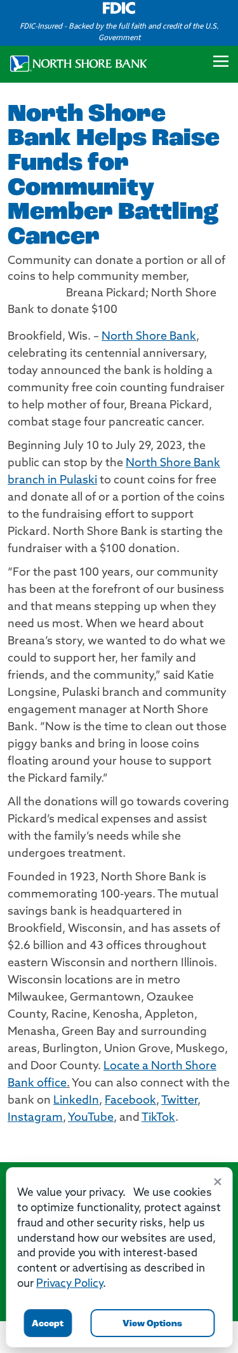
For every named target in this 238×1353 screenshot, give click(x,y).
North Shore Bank (149, 337)
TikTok (158, 1118)
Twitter (179, 1101)
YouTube (91, 1118)
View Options (152, 1324)
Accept (47, 1324)
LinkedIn (76, 1101)
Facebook (130, 1101)
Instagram (35, 1118)
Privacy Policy (69, 1284)
